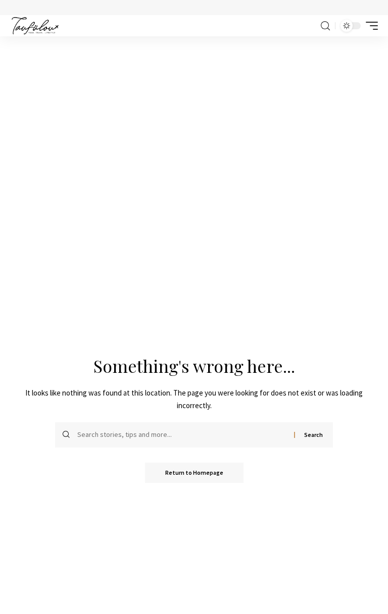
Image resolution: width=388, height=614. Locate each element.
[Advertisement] (194, 112)
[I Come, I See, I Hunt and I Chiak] (35, 25)
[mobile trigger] (369, 26)
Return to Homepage (194, 472)
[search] (325, 26)
